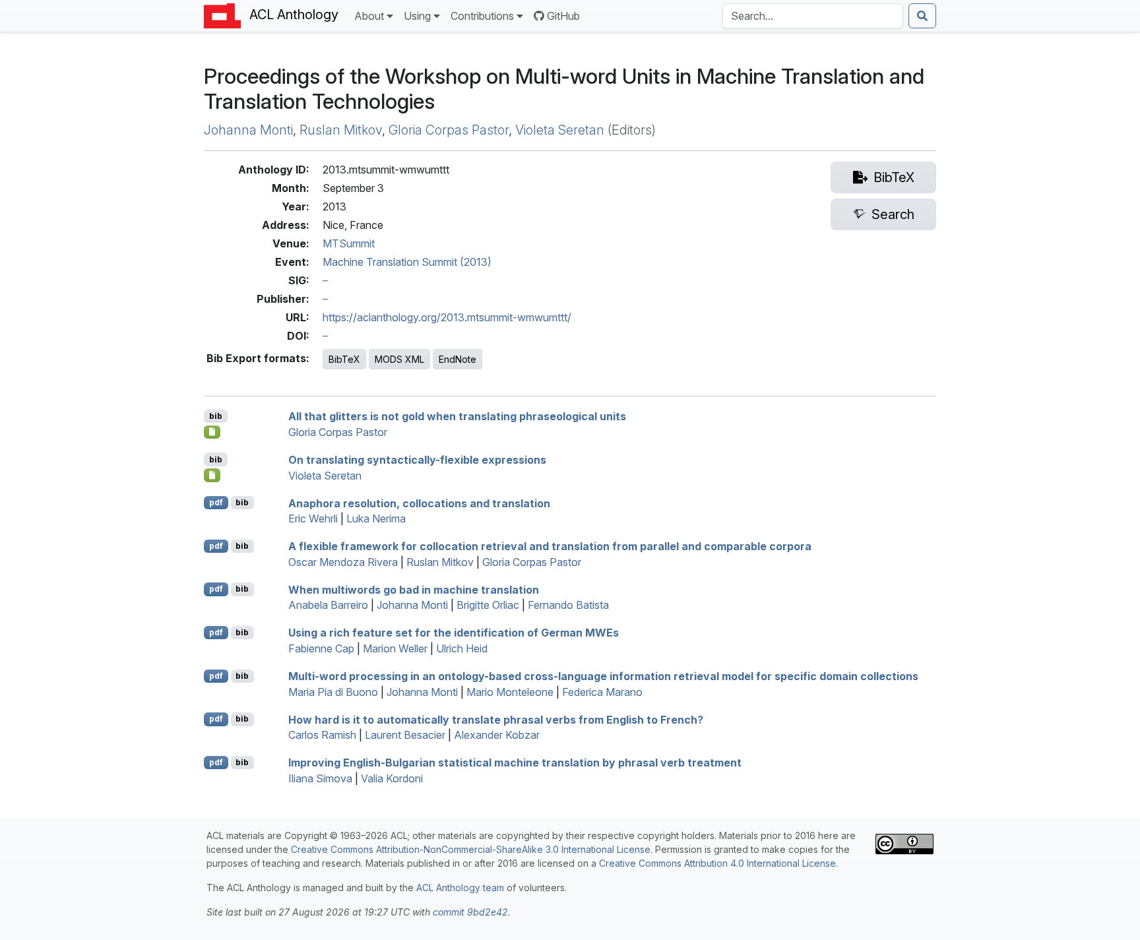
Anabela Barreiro (328, 604)
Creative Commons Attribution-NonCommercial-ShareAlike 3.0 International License (470, 849)
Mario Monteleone (510, 692)
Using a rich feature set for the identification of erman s (453, 632)
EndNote (457, 359)
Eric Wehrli (313, 518)
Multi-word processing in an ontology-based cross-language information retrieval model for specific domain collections (603, 676)
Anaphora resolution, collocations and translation (419, 502)
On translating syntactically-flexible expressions (417, 459)
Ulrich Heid (462, 648)
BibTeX (344, 359)
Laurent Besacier (405, 734)
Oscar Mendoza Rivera (343, 562)
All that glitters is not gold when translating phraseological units (457, 416)
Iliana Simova (320, 778)
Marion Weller (395, 648)
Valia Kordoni (392, 778)
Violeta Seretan (559, 130)
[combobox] (812, 15)
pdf (216, 502)
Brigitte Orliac (488, 604)
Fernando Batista (568, 604)
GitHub (563, 15)
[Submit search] (922, 15)
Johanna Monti (248, 130)
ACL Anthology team (460, 887)
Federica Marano (602, 692)
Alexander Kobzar (497, 734)
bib (215, 416)
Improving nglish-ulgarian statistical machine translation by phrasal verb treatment (515, 762)
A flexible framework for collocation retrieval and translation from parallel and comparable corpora (549, 546)
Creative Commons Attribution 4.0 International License (717, 863)
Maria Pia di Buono (333, 692)
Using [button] (417, 15)
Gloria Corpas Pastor (449, 130)
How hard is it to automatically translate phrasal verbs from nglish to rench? (495, 719)
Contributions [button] (482, 15)
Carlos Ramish (322, 734)
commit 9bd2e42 (470, 912)
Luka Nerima (376, 518)
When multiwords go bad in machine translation (413, 589)
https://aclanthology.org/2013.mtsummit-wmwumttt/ (447, 317)
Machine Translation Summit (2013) (407, 261)
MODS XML (399, 359)
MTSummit (349, 243)
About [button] (369, 15)
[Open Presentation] (212, 432)
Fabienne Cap (321, 648)
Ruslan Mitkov (341, 130)
